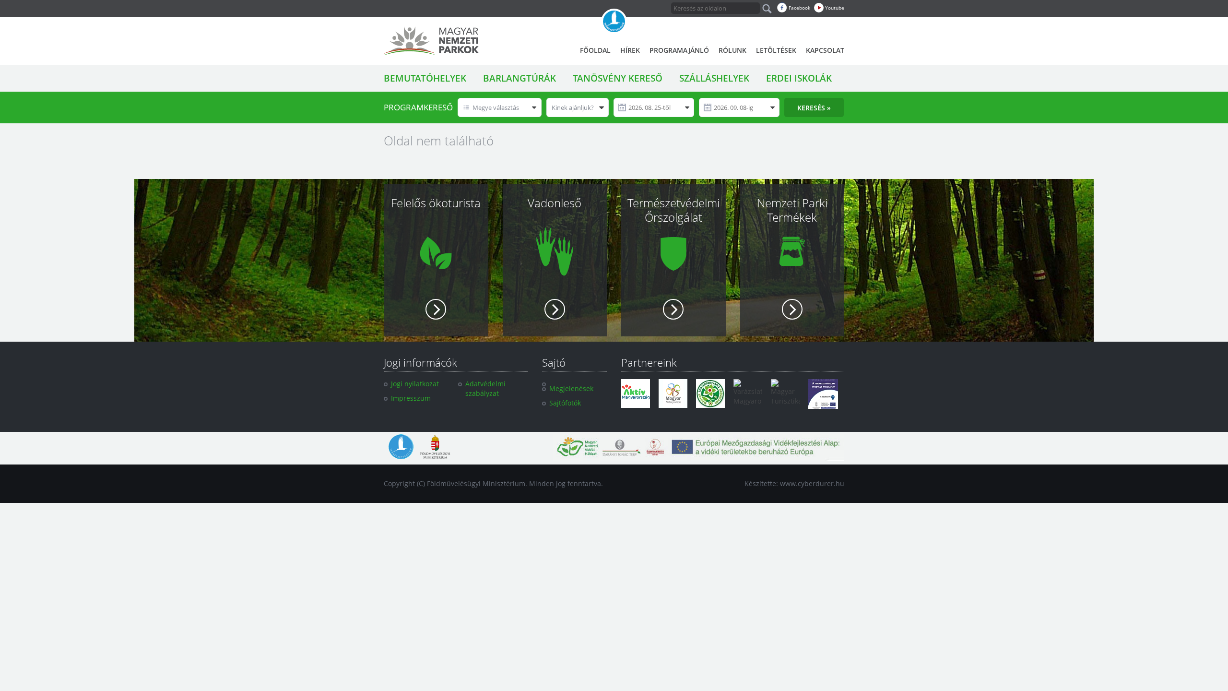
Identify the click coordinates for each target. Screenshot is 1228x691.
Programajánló (679, 50)
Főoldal (595, 50)
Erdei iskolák (799, 78)
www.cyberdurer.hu (812, 483)
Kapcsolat (825, 50)
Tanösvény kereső (617, 78)
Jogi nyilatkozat (415, 383)
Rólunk (732, 50)
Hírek (630, 50)
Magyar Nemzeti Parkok (431, 40)
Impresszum (411, 398)
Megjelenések (571, 388)
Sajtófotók (565, 402)
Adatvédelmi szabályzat (485, 388)
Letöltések (776, 50)
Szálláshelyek (714, 78)
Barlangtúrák (519, 78)
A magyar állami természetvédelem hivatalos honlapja (614, 22)
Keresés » (814, 107)
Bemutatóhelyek (425, 78)
